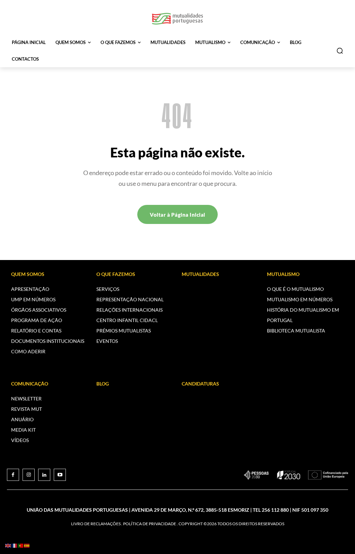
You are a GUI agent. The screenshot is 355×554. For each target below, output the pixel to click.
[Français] (14, 545)
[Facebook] (13, 475)
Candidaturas (200, 384)
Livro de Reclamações (96, 523)
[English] (8, 545)
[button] (339, 50)
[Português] (21, 545)
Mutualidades (200, 274)
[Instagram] (29, 475)
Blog (102, 384)
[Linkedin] (44, 475)
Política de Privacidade (149, 523)
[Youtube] (60, 475)
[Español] (27, 545)
